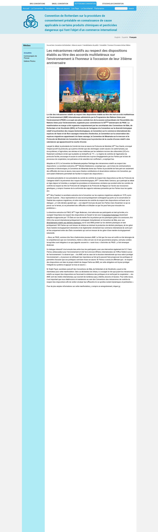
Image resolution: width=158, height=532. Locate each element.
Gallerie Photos (29, 61)
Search (131, 8)
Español (125, 37)
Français (133, 37)
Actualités (28, 53)
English (117, 37)
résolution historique (111, 215)
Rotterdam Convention (85, 4)
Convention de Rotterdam (63, 45)
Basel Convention (60, 4)
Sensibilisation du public (90, 45)
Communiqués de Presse (30, 57)
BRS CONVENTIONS (37, 4)
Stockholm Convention (112, 4)
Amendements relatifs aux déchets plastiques (64, 223)
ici (119, 286)
